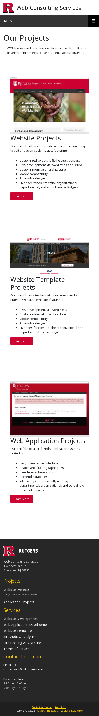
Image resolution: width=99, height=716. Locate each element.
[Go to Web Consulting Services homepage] (20, 554)
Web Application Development (26, 624)
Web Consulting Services (48, 7)
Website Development (20, 618)
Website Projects (16, 589)
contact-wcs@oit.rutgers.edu (23, 669)
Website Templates (18, 630)
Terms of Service (16, 648)
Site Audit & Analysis (19, 636)
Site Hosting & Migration (22, 642)
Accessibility (61, 707)
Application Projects (18, 602)
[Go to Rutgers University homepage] (8, 7)
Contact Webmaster (42, 707)
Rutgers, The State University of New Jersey (59, 710)
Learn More (22, 196)
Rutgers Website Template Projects (21, 594)
